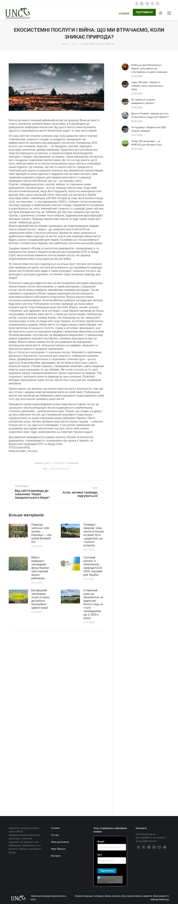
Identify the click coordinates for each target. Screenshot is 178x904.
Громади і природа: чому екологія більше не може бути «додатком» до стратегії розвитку (93, 535)
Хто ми (54, 835)
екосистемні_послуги (59, 469)
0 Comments (72, 463)
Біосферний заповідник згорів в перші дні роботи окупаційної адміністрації (40, 599)
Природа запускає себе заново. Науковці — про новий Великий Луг (41, 533)
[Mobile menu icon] (169, 13)
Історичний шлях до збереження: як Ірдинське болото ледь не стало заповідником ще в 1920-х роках (93, 604)
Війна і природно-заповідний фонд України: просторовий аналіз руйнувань (40, 568)
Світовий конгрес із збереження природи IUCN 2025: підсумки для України (92, 566)
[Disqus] (56, 682)
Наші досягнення (60, 842)
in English (124, 13)
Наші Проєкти (58, 849)
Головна (55, 828)
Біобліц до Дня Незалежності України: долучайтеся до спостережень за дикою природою (149, 68)
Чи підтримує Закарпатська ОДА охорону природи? (148, 129)
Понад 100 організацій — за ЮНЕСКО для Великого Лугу (146, 143)
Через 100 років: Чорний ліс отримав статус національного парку (147, 86)
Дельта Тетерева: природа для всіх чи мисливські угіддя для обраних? (150, 115)
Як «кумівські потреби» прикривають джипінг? (143, 101)
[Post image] (18, 531)
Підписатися (107, 870)
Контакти (55, 855)
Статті (47, 463)
